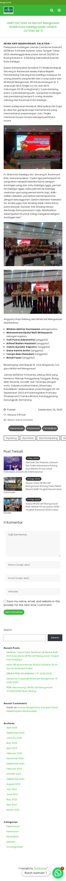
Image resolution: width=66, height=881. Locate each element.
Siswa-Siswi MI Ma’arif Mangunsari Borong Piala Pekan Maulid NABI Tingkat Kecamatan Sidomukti (33, 487)
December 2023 (15, 758)
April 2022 (11, 804)
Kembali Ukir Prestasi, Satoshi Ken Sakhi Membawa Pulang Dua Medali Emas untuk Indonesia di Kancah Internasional (31, 467)
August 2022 (13, 784)
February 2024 (14, 753)
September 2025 (15, 732)
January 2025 (14, 737)
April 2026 (11, 727)
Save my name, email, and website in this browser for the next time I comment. (32, 603)
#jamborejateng (48, 438)
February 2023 (14, 768)
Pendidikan (50, 428)
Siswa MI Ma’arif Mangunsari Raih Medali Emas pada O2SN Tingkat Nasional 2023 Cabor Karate (31, 508)
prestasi (10, 841)
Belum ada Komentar (20, 420)
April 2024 (11, 748)
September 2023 (15, 763)
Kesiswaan (33, 428)
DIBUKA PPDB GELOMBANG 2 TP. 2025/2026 (29, 673)
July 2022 (11, 789)
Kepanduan (17, 428)
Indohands (40, 868)
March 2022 (12, 809)
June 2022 (12, 794)
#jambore (28, 438)
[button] (57, 872)
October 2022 (13, 773)
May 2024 (11, 743)
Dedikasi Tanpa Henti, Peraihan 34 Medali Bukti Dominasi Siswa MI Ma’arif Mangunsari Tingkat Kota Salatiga (32, 656)
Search (8, 629)
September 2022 (15, 779)
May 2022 (11, 799)
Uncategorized (14, 846)
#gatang (11, 438)
